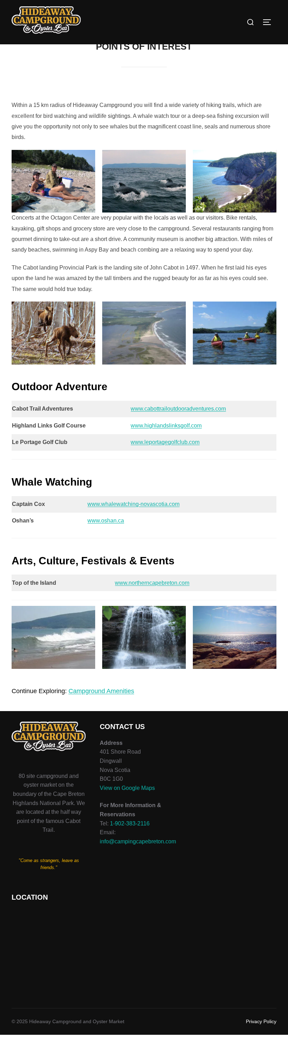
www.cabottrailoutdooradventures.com (178, 409)
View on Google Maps (127, 788)
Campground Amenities (101, 691)
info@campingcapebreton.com (138, 841)
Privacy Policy (261, 1021)
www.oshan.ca (105, 521)
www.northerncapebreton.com (152, 583)
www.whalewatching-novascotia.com (133, 504)
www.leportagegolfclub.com (165, 442)
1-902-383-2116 (130, 823)
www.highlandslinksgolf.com (166, 426)
